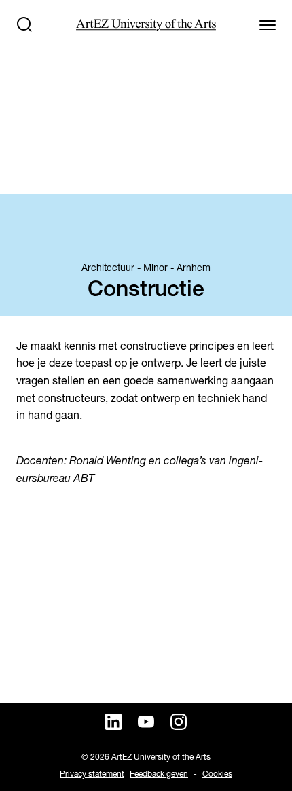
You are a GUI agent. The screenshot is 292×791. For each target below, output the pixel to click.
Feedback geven (159, 774)
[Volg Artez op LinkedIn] (113, 722)
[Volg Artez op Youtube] (146, 722)
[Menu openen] (267, 24)
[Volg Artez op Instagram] (178, 722)
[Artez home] (145, 25)
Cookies (217, 774)
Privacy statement (92, 774)
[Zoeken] (24, 24)
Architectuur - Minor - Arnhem (146, 267)
